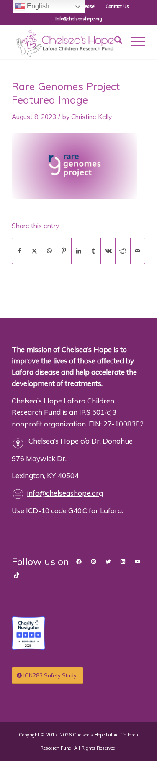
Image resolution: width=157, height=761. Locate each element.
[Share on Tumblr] (93, 251)
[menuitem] (117, 6)
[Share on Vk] (108, 251)
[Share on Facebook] (19, 251)
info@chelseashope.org (65, 493)
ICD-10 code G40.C (56, 510)
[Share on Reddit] (123, 251)
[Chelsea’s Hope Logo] (65, 42)
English (37, 6)
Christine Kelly (91, 117)
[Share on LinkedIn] (79, 251)
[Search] (114, 41)
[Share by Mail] (138, 251)
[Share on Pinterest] (64, 251)
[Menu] (133, 41)
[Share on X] (34, 251)
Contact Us (117, 6)
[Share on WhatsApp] (49, 251)
